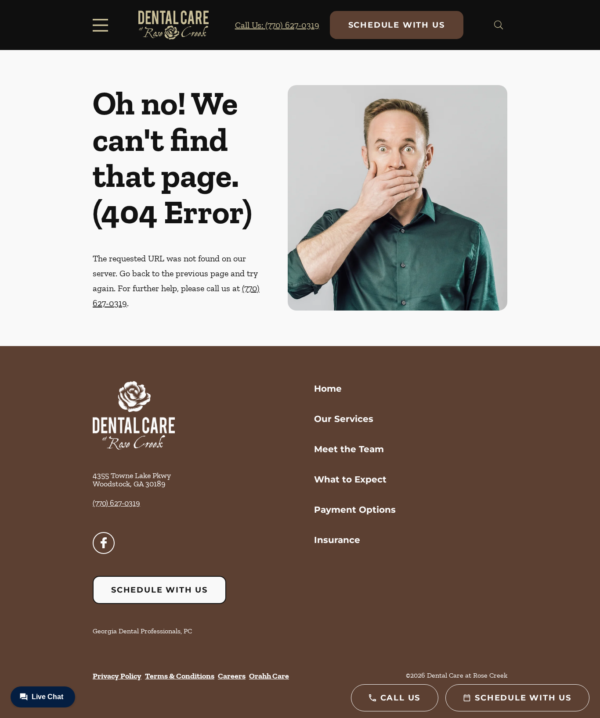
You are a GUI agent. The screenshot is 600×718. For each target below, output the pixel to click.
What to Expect (350, 479)
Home (328, 388)
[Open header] (102, 25)
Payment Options (355, 509)
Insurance (337, 540)
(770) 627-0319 (116, 503)
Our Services (343, 419)
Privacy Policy (117, 676)
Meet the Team (349, 449)
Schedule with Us (396, 25)
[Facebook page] (104, 543)
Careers (232, 676)
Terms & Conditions (179, 676)
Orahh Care (269, 676)
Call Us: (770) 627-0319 (277, 25)
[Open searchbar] (499, 25)
